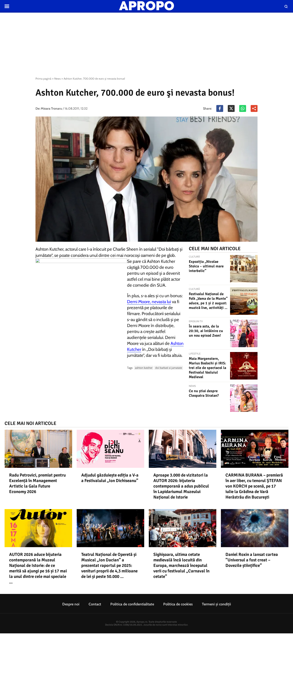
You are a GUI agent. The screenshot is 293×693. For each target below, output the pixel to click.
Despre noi (70, 604)
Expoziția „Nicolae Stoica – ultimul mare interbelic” (206, 266)
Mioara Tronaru (51, 108)
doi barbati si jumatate (168, 367)
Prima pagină (43, 78)
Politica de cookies (178, 604)
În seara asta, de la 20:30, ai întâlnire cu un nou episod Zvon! (206, 331)
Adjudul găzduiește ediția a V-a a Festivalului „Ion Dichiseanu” (109, 477)
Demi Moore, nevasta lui (149, 301)
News (57, 78)
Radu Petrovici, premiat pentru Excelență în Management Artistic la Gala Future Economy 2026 (37, 483)
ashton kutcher (143, 367)
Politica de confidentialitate (132, 604)
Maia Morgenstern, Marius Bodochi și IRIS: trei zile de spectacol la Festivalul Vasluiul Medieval (207, 367)
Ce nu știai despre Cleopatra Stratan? (204, 393)
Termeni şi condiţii (216, 604)
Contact (95, 604)
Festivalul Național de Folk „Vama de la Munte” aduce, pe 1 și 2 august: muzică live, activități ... (208, 301)
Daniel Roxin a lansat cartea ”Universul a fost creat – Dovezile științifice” (251, 560)
